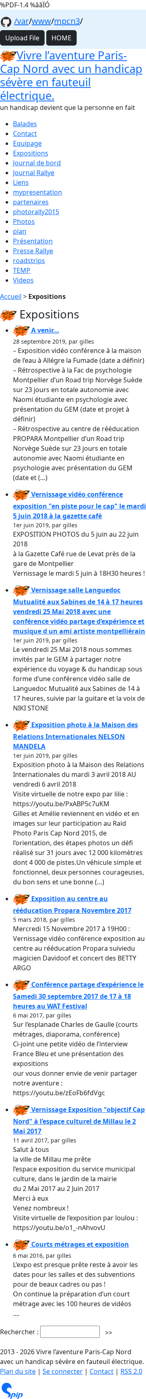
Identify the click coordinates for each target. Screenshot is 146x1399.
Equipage (27, 143)
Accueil (10, 296)
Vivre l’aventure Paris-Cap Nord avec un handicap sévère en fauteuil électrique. (71, 75)
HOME (61, 37)
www (41, 20)
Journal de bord (37, 162)
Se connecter (63, 1371)
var (23, 20)
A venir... (44, 330)
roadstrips (29, 260)
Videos (23, 280)
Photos (24, 221)
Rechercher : (19, 1331)
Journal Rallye (33, 172)
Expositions (30, 153)
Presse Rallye (33, 250)
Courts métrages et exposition (79, 1244)
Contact (25, 133)
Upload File (22, 37)
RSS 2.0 (131, 1371)
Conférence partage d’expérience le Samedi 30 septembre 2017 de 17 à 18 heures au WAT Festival (78, 995)
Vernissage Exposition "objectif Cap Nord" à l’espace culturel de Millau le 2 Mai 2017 (79, 1120)
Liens (21, 182)
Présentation (33, 241)
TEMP (21, 270)
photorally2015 (36, 211)
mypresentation (37, 192)
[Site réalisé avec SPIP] (12, 1390)
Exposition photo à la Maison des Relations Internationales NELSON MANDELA (75, 735)
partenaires (31, 201)
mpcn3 (67, 20)
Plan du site (18, 1371)
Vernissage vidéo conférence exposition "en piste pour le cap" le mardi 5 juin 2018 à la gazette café (79, 505)
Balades (25, 123)
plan (19, 231)
